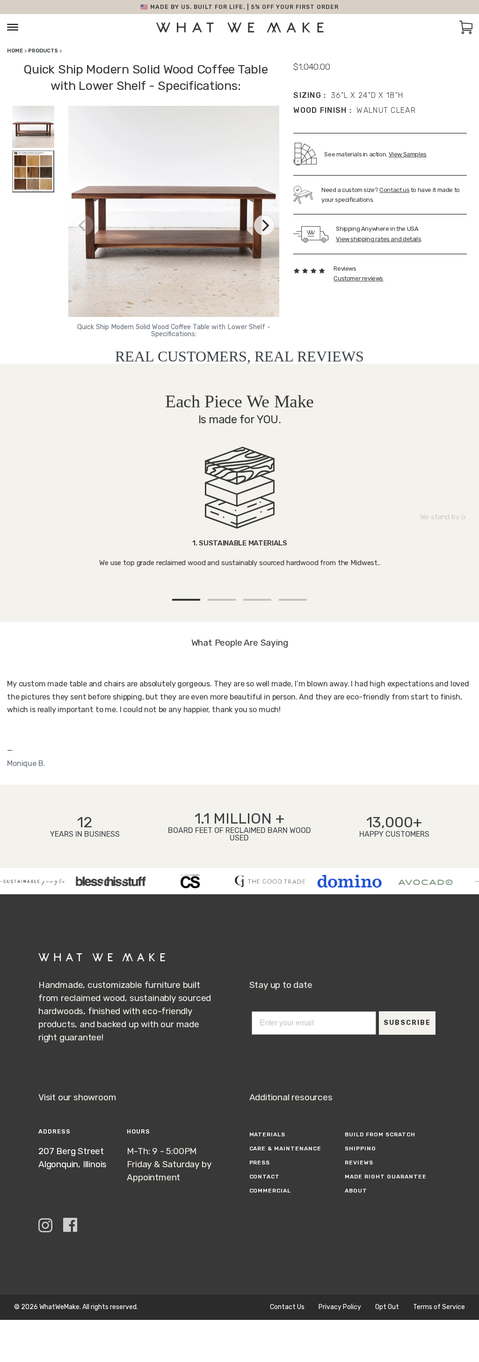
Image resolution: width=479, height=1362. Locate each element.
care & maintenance (285, 1148)
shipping (360, 1148)
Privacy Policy (340, 1307)
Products (43, 51)
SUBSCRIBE (407, 1023)
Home (15, 51)
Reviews (359, 1162)
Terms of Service (439, 1307)
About (356, 1190)
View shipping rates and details (378, 239)
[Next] (264, 225)
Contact (264, 1176)
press (259, 1162)
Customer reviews (358, 278)
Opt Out (387, 1307)
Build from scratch (380, 1134)
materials (267, 1134)
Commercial (270, 1190)
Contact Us (287, 1307)
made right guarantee (385, 1176)
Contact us (394, 189)
